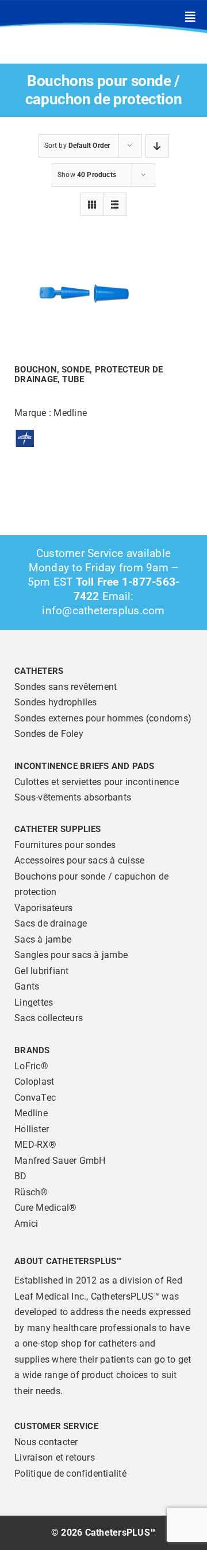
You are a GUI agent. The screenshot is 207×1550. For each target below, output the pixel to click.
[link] (190, 17)
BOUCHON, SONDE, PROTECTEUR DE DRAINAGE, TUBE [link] (88, 374)
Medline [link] (70, 412)
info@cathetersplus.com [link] (103, 610)
